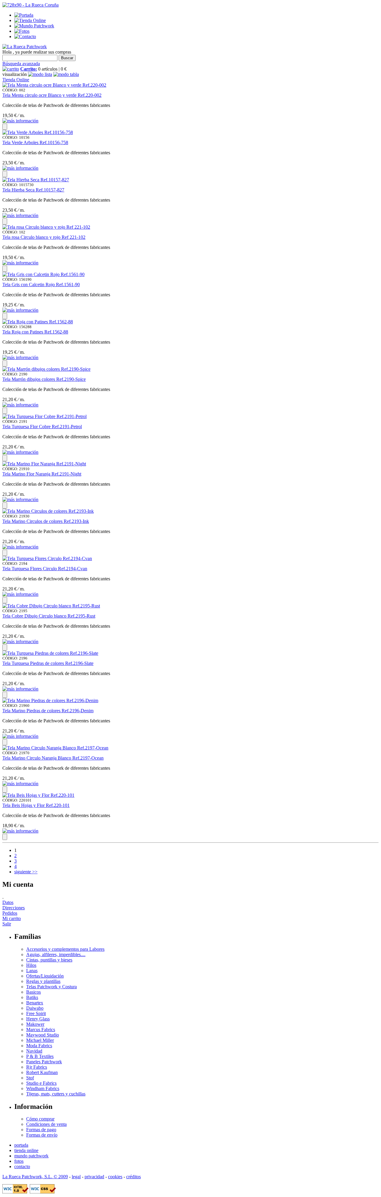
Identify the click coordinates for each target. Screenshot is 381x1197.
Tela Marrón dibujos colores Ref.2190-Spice (44, 379)
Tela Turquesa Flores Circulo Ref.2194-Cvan (44, 568)
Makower (35, 1024)
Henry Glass (38, 1018)
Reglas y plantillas (43, 981)
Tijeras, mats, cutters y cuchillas (55, 1093)
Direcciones (13, 907)
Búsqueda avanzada (21, 63)
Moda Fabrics (39, 1045)
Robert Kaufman (42, 1072)
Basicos (33, 992)
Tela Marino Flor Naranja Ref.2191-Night (41, 473)
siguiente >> (26, 871)
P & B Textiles (40, 1056)
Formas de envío (41, 1134)
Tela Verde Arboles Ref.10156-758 (35, 142)
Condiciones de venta (46, 1124)
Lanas (32, 970)
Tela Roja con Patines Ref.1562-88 (35, 331)
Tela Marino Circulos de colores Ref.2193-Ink (45, 521)
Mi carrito (11, 918)
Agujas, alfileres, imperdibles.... (55, 954)
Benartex (34, 1002)
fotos (19, 1161)
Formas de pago (41, 1129)
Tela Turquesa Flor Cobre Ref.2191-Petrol (42, 426)
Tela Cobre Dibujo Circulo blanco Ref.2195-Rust (48, 615)
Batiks (32, 997)
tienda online (26, 1150)
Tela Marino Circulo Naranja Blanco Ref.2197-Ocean (53, 757)
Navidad (34, 1050)
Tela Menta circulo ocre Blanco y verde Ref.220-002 (52, 95)
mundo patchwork (31, 1155)
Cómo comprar (40, 1118)
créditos (133, 1176)
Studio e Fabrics (41, 1083)
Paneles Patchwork (44, 1061)
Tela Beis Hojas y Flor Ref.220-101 (36, 805)
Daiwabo (34, 1008)
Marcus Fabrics (40, 1029)
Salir (6, 923)
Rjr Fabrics (36, 1067)
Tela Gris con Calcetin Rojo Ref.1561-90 (41, 284)
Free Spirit (36, 1013)
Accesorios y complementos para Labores (65, 949)
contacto (22, 1166)
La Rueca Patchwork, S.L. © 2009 (35, 1176)
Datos (7, 902)
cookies (115, 1176)
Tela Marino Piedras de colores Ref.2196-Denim (47, 710)
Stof (30, 1077)
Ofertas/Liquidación (45, 975)
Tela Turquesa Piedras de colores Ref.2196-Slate (47, 663)
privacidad (94, 1176)
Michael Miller (40, 1040)
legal (76, 1176)
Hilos (31, 965)
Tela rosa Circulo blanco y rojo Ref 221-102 (43, 237)
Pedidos (9, 913)
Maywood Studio (42, 1034)
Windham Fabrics (42, 1088)
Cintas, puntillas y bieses (49, 959)
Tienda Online (15, 79)
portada (21, 1145)
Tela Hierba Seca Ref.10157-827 (33, 189)
